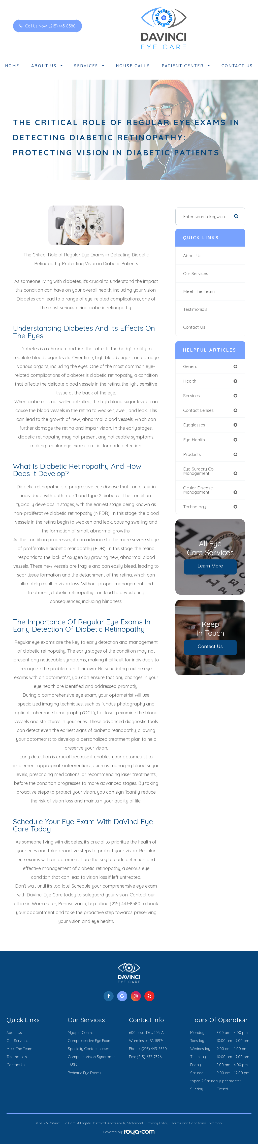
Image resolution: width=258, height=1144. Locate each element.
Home (12, 65)
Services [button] (86, 65)
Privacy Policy (157, 1123)
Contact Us (237, 65)
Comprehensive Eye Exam (89, 1040)
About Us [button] (44, 65)
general (191, 366)
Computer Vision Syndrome (91, 1057)
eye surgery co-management (199, 471)
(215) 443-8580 (154, 1049)
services (191, 395)
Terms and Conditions (189, 1123)
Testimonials (195, 309)
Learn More (210, 565)
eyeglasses (194, 424)
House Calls (133, 65)
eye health (194, 439)
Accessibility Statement (125, 1123)
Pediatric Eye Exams (84, 1073)
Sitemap (215, 1123)
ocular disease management (198, 490)
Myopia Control (81, 1032)
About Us (192, 255)
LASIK (72, 1065)
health (189, 381)
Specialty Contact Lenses (88, 1049)
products (192, 454)
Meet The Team (199, 291)
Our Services (195, 273)
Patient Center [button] (183, 65)
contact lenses (198, 410)
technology (194, 506)
